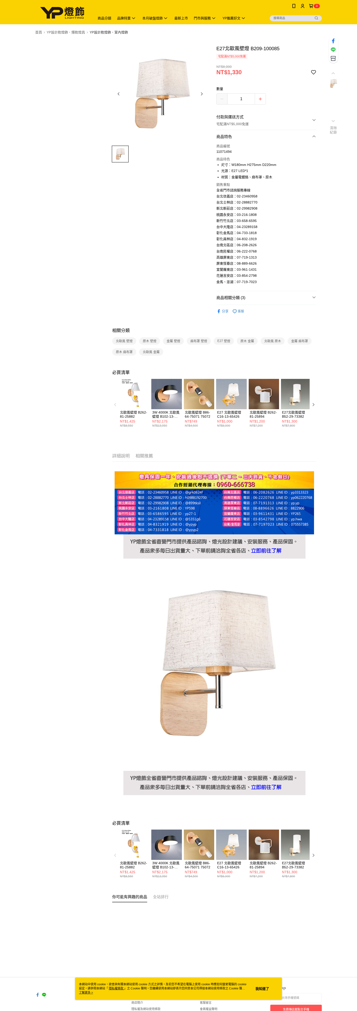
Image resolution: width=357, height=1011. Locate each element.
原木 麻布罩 (124, 352)
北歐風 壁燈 (124, 341)
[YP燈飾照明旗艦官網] (214, 537)
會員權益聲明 (208, 1009)
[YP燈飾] (62, 13)
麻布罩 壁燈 (198, 341)
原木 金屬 (247, 341)
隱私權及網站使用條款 (146, 1009)
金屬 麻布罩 (299, 341)
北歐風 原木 (272, 341)
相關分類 (121, 330)
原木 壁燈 (149, 341)
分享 (225, 311)
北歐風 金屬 (151, 352)
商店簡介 (137, 1002)
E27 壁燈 (223, 341)
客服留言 (206, 1002)
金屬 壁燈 (173, 341)
